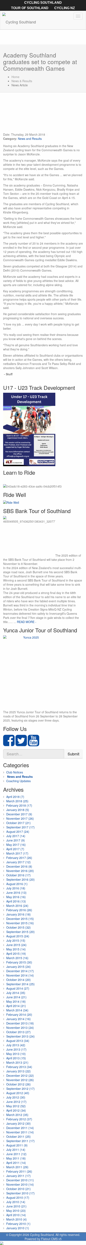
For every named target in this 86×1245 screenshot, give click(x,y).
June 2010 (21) (16, 1206)
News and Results (30, 139)
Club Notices (14, 772)
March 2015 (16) (17, 958)
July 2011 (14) (15, 1149)
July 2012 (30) (15, 1097)
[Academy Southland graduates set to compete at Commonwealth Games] (43, 114)
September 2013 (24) (20, 1036)
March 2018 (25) (17, 801)
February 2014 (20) (19, 1014)
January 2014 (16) (18, 1019)
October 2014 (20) (18, 980)
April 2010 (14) (16, 1215)
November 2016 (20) (20, 871)
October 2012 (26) (18, 1084)
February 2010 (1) (18, 1224)
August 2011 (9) (17, 1145)
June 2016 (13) (16, 892)
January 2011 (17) (18, 1176)
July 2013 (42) (15, 1045)
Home (15, 77)
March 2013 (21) (17, 1062)
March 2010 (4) (16, 1219)
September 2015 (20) (20, 932)
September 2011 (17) (20, 1141)
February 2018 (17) (19, 805)
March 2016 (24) (17, 906)
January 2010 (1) (17, 1228)
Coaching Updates (18, 781)
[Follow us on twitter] (21, 744)
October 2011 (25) (18, 1136)
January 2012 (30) (18, 1123)
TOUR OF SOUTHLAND (29, 8)
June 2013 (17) (16, 1049)
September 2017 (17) (20, 827)
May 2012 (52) (16, 1106)
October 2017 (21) (18, 823)
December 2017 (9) (19, 814)
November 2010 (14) (20, 1184)
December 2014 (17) (20, 971)
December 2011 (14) (20, 1128)
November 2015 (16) (20, 923)
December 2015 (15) (20, 919)
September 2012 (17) (20, 1088)
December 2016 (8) (19, 866)
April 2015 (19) (16, 953)
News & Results (21, 81)
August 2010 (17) (17, 1197)
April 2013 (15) (16, 1058)
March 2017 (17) (17, 853)
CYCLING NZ (64, 8)
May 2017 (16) (16, 845)
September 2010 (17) (20, 1193)
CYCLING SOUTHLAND (43, 2)
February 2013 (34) (19, 1067)
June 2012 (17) (16, 1102)
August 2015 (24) (17, 936)
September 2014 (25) (20, 984)
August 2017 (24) (17, 831)
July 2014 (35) (15, 993)
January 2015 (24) (18, 967)
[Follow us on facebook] (9, 744)
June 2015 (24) (16, 945)
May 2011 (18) (16, 1158)
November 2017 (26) (20, 818)
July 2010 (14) (15, 1202)
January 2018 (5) (17, 810)
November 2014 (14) (20, 975)
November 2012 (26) (20, 1080)
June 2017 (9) (15, 840)
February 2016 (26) (19, 910)
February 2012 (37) (19, 1119)
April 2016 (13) (16, 901)
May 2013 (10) (16, 1054)
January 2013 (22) (18, 1071)
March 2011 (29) (17, 1167)
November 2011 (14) (20, 1132)
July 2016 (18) (15, 888)
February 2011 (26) (19, 1171)
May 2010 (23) (16, 1210)
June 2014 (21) (16, 997)
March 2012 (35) (17, 1115)
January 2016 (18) (18, 914)
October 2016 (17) (18, 875)
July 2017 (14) (15, 836)
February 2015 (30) (19, 962)
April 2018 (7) (15, 797)
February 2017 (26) (19, 858)
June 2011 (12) (16, 1154)
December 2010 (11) (20, 1180)
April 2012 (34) (16, 1110)
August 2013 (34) (17, 1041)
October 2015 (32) (18, 927)
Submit (73, 753)
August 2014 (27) (17, 988)
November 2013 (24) (20, 1028)
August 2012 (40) (17, 1093)
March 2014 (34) (17, 1010)
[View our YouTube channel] (33, 744)
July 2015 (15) (15, 940)
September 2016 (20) (20, 879)
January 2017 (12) (18, 862)
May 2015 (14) (16, 949)
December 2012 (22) (20, 1075)
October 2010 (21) (18, 1189)
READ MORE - (26, 622)
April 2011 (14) (16, 1163)
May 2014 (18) (16, 1001)
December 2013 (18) (20, 1023)
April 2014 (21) (16, 1006)
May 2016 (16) (16, 897)
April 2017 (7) (15, 849)
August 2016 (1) (17, 884)
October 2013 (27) (18, 1032)
